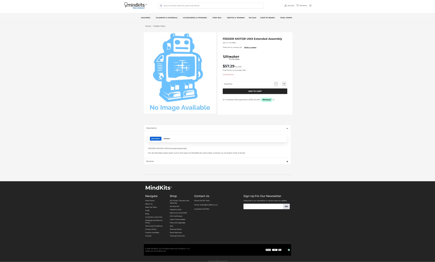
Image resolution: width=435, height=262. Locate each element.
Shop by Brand (268, 18)
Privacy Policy (150, 229)
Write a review (250, 47)
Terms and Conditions (154, 226)
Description (151, 128)
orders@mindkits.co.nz (209, 205)
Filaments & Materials (167, 18)
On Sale (252, 18)
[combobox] (211, 5)
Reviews (167, 138)
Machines (146, 18)
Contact (148, 236)
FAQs (147, 210)
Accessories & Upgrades (195, 18)
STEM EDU (218, 18)
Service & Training (236, 18)
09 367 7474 (204, 201)
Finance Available (152, 233)
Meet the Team (151, 207)
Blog (147, 214)
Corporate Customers (153, 217)
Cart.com (224, 261)
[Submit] (161, 5)
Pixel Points (286, 18)
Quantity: (228, 84)
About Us (149, 204)
